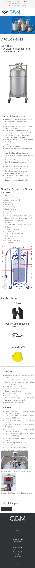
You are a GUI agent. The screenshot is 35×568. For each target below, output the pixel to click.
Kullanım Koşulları (17, 552)
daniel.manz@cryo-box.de (18, 5)
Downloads (17, 556)
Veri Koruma (17, 549)
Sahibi (17, 554)
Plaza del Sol (17, 541)
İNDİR (6, 509)
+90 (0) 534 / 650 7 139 (18, 3)
